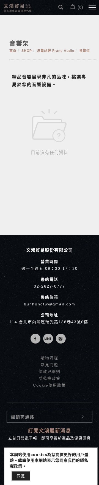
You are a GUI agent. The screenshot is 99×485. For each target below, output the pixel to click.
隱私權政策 (49, 378)
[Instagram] (62, 339)
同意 (21, 476)
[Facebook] (37, 339)
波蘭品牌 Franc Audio (55, 51)
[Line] (49, 339)
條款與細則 (49, 371)
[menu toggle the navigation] (92, 7)
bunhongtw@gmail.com (49, 304)
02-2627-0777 (49, 286)
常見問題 (49, 364)
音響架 (84, 51)
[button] (61, 7)
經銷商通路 (22, 417)
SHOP (26, 51)
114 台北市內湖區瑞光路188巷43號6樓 (49, 322)
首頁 (12, 51)
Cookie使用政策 (49, 385)
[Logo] (18, 7)
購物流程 (49, 358)
